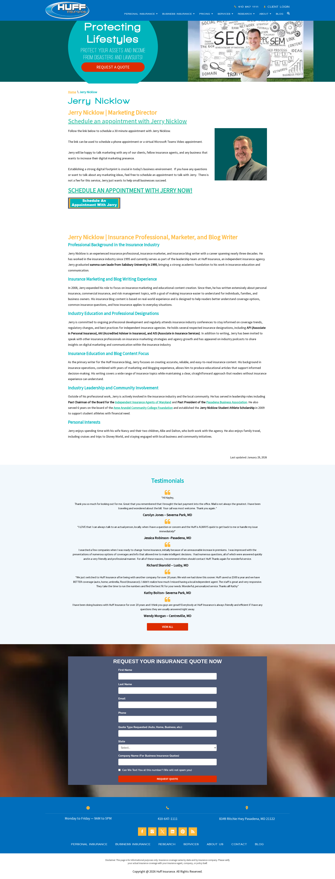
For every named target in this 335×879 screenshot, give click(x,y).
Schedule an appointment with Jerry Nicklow (127, 121)
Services (225, 14)
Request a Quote (113, 67)
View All (167, 626)
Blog (280, 14)
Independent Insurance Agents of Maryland (143, 402)
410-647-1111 (248, 6)
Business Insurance (177, 14)
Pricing (205, 14)
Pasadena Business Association (226, 402)
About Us (215, 844)
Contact (239, 844)
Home (72, 92)
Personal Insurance (140, 14)
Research (245, 14)
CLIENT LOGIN (279, 6)
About (264, 14)
